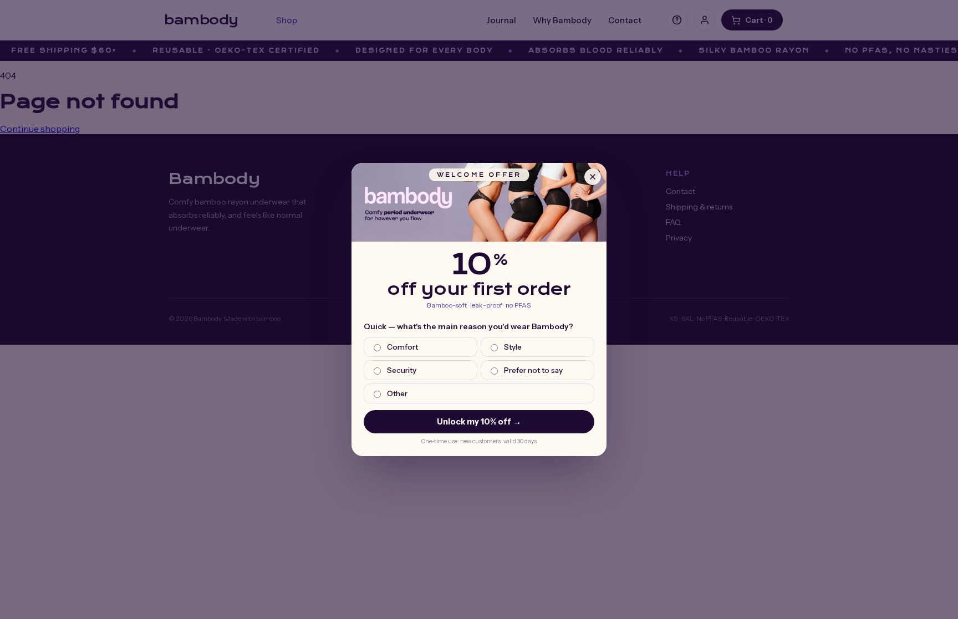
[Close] (592, 176)
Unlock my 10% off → (479, 422)
